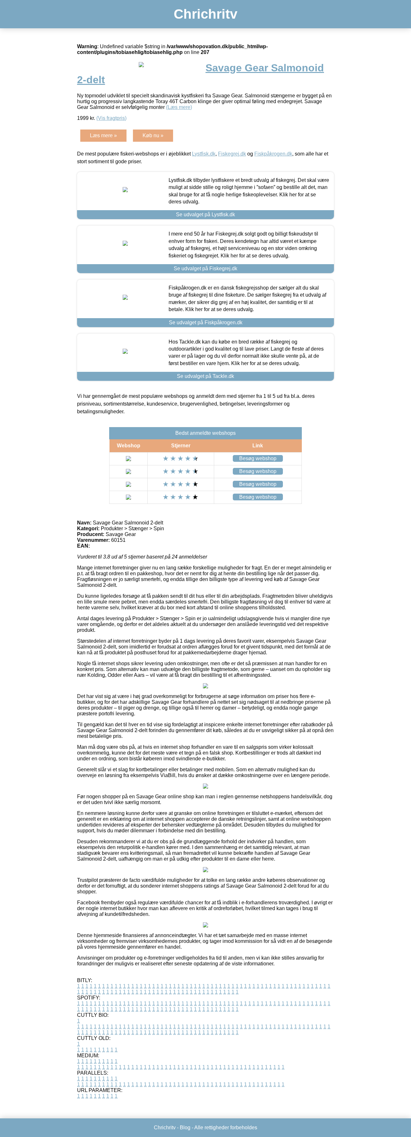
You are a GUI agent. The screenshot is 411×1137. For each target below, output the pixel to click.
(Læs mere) (179, 107)
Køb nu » (153, 135)
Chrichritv (205, 14)
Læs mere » (103, 135)
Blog (185, 1127)
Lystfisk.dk (203, 154)
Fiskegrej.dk (232, 154)
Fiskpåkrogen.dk (273, 154)
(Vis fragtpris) (111, 118)
